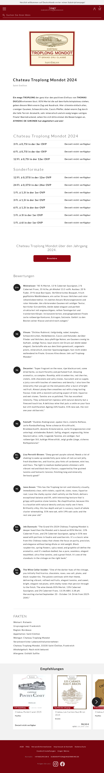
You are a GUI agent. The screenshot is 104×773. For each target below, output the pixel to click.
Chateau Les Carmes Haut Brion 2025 (70, 713)
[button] (96, 702)
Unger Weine (63, 751)
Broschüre (52, 258)
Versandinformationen (41, 747)
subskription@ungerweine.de (65, 757)
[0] (100, 9)
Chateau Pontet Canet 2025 (28, 712)
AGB (22, 747)
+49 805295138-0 (42, 757)
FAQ (28, 747)
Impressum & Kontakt (63, 747)
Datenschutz (80, 747)
